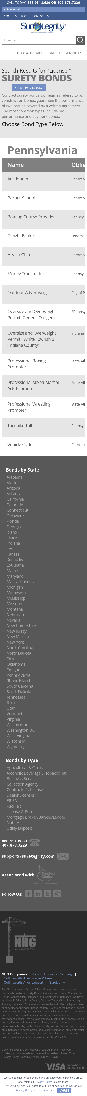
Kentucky (15, 559)
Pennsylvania (18, 675)
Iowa (11, 548)
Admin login (14, 9)
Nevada (13, 620)
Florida (13, 521)
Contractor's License (25, 789)
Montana (15, 609)
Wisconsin (16, 741)
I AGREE (64, 1090)
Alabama (15, 477)
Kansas (13, 554)
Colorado (15, 504)
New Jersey (17, 631)
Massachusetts (20, 581)
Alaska (13, 482)
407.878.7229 (68, 2)
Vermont (14, 713)
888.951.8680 (39, 2)
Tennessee (16, 697)
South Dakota (19, 691)
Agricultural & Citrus (25, 767)
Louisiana (15, 565)
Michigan (15, 587)
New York (15, 642)
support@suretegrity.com (28, 856)
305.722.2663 (58, 1037)
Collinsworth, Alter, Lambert (23, 982)
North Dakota (19, 653)
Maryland (15, 576)
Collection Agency (22, 784)
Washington (17, 724)
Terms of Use (46, 1090)
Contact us (40, 16)
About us (10, 16)
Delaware (15, 515)
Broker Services (65, 53)
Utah (11, 708)
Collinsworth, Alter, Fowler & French (29, 978)
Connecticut (17, 510)
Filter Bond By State (29, 87)
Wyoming (15, 746)
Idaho (12, 532)
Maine (12, 570)
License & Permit (22, 811)
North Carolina (20, 647)
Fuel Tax (14, 806)
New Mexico (18, 636)
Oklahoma (16, 664)
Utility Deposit (19, 828)
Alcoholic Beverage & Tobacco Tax (37, 773)
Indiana (13, 543)
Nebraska (15, 614)
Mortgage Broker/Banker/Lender (36, 817)
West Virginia (18, 735)
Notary (13, 822)
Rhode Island (18, 680)
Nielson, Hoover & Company (51, 974)
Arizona (13, 488)
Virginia (13, 719)
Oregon (13, 669)
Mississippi (17, 598)
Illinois (12, 537)
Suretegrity (57, 982)
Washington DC (21, 730)
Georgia (14, 526)
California (15, 499)
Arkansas (15, 493)
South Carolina (20, 686)
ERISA (12, 800)
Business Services (22, 778)
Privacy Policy (10, 1057)
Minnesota (16, 592)
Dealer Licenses (21, 795)
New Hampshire (21, 625)
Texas (12, 702)
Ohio (11, 658)
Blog (24, 16)
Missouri (14, 603)
